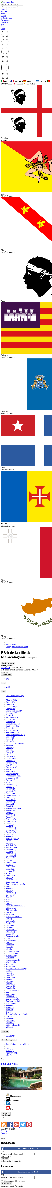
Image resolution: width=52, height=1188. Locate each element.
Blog (3, 29)
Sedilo (9, 836)
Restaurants (5, 20)
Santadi (10, 886)
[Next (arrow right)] (4, 1138)
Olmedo (10, 875)
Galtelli (10, 823)
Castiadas (11, 821)
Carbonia (10, 758)
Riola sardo (11, 880)
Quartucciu (11, 767)
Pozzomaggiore (13, 990)
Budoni (10, 787)
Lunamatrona (12, 951)
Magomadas (12, 778)
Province (5, 1031)
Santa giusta (12, 882)
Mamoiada (11, 956)
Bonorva (10, 858)
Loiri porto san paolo (15, 743)
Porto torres (12, 730)
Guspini (10, 945)
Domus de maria (13, 795)
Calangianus (12, 927)
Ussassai (10, 1016)
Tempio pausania (13, 808)
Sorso (10, 728)
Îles (2, 27)
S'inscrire (19, 1186)
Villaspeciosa (12, 774)
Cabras (10, 719)
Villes (3, 14)
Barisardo (11, 854)
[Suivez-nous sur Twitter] (23, 1127)
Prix (3, 683)
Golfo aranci (12, 867)
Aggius (10, 813)
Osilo (9, 982)
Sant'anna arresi (13, 1001)
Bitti (9, 919)
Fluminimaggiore (14, 776)
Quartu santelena (14, 711)
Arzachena (12, 717)
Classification (6, 674)
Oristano (10, 780)
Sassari (10, 702)
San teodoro (12, 726)
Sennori (10, 1005)
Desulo (10, 934)
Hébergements (6, 18)
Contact (4, 1133)
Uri (8, 754)
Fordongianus (12, 940)
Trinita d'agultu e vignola (16, 1014)
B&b (9, 1055)
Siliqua (10, 1008)
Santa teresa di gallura (15, 735)
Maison (10, 1051)
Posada (10, 752)
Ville (3, 691)
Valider (8, 687)
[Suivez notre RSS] (4, 1127)
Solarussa (11, 893)
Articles (4, 11)
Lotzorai (10, 871)
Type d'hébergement (9, 1040)
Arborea (10, 815)
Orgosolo (11, 832)
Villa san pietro (13, 847)
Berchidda (11, 856)
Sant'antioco (12, 732)
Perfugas (10, 984)
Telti (9, 769)
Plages (3, 16)
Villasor (10, 1027)
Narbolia (10, 973)
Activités (4, 22)
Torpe (9, 782)
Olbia (10, 704)
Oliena (10, 748)
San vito (10, 802)
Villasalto (11, 908)
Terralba (10, 810)
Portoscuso (11, 763)
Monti (9, 971)
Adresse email (6, 1154)
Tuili (9, 901)
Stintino (10, 722)
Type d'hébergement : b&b (17, 1044)
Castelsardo (12, 706)
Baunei (10, 739)
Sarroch (10, 804)
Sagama (10, 995)
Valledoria (11, 845)
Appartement (12, 1053)
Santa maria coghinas (15, 884)
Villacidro (11, 849)
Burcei (10, 925)
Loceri (9, 826)
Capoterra (11, 713)
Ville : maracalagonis (15, 696)
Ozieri (9, 834)
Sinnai (9, 806)
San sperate (11, 997)
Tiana (9, 1010)
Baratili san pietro (14, 917)
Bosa (9, 715)
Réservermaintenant (6, 1114)
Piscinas (10, 986)
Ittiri (9, 949)
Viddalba (10, 1021)
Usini (9, 843)
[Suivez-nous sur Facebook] (10, 1127)
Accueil (4, 9)
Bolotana (10, 921)
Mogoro (10, 966)
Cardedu (10, 860)
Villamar (10, 1023)
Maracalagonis (13, 960)
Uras (9, 904)
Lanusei (10, 869)
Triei (9, 1012)
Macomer (11, 828)
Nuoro (9, 745)
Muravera (11, 800)
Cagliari (10, 756)
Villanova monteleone (15, 906)
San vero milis (12, 999)
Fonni (9, 938)
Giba (9, 943)
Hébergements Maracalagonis (17, 647)
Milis (9, 873)
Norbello (10, 975)
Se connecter (16, 1161)
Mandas (10, 958)
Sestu (9, 891)
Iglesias (10, 741)
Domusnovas (12, 936)
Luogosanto (12, 953)
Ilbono (9, 947)
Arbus (9, 817)
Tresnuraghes (12, 839)
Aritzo (9, 912)
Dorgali (10, 709)
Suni (9, 897)
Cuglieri (10, 793)
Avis (2, 24)
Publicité (4, 1131)
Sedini (9, 888)
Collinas (10, 932)
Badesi (10, 914)
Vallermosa (11, 1018)
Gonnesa (10, 761)
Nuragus (10, 979)
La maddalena (13, 724)
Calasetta (10, 789)
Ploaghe (10, 988)
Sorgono (10, 895)
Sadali (9, 992)
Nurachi (10, 977)
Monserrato (11, 830)
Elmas (9, 865)
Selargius (10, 1003)
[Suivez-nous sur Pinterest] (29, 1127)
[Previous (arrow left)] (2, 1138)
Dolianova (11, 862)
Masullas (10, 964)
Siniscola (10, 737)
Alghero (11, 700)
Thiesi (9, 899)
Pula (9, 765)
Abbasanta (11, 910)
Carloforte (11, 791)
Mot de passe (6, 1156)
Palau (9, 878)
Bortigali (10, 923)
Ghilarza (10, 797)
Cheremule (11, 930)
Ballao (9, 852)
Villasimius (11, 784)
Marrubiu (11, 962)
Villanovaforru (13, 1025)
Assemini (11, 819)
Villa (9, 1048)
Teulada (10, 771)
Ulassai (10, 841)
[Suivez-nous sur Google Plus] (17, 1127)
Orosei (10, 750)
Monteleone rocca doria (16, 969)
